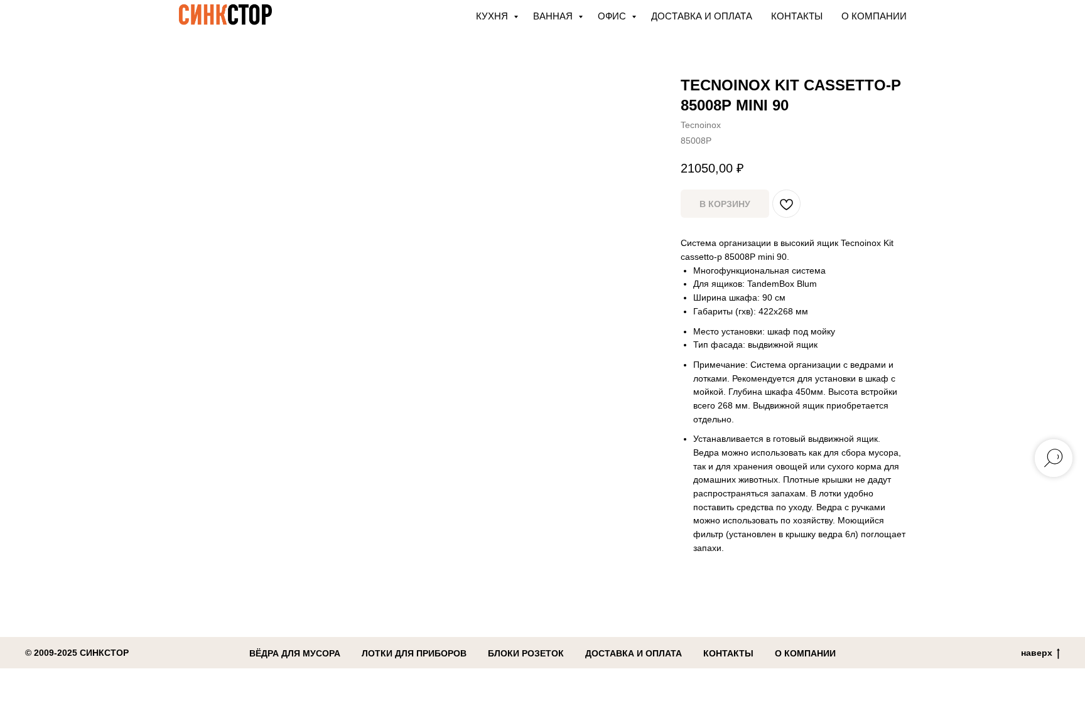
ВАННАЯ (554, 16)
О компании (874, 16)
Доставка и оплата (701, 16)
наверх (1036, 653)
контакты (728, 653)
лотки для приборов (414, 653)
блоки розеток (526, 653)
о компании (805, 653)
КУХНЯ (493, 16)
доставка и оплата (633, 653)
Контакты (797, 16)
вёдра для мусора (294, 653)
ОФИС (613, 16)
